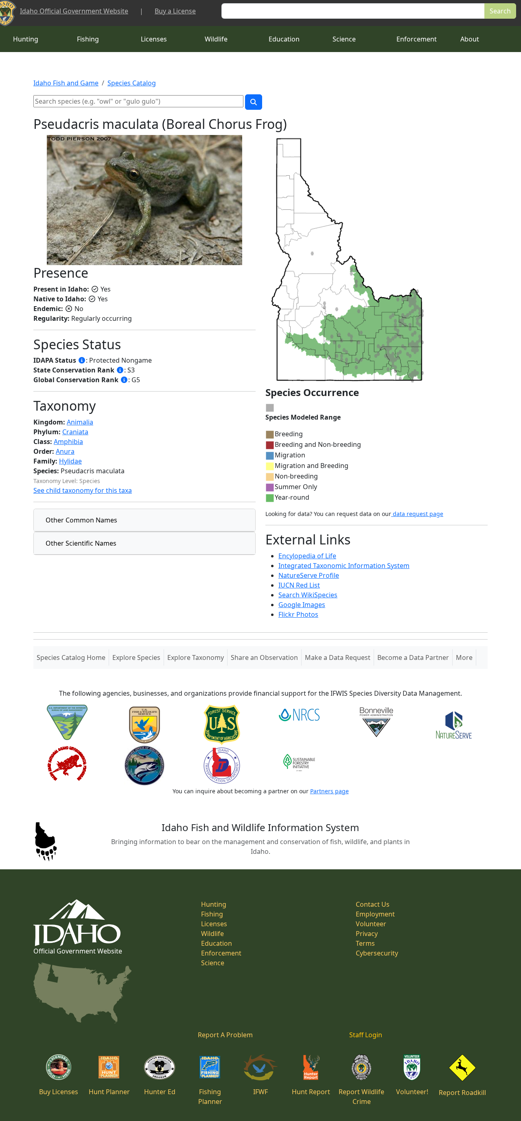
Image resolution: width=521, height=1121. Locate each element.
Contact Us (373, 904)
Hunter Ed (159, 1091)
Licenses (154, 39)
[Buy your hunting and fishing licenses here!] (58, 1066)
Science (344, 39)
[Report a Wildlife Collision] (462, 1066)
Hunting (25, 39)
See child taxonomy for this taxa (82, 490)
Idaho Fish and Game (66, 82)
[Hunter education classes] (159, 1066)
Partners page (329, 791)
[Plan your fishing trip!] (210, 1066)
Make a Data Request (337, 657)
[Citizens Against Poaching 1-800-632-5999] (361, 1066)
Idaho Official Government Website (74, 11)
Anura (65, 451)
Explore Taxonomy (195, 657)
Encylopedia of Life (307, 555)
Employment (375, 914)
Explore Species (136, 657)
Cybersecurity (377, 953)
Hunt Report (311, 1091)
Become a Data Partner (413, 657)
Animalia (80, 422)
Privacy (367, 933)
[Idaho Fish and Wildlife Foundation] (261, 1066)
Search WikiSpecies (307, 594)
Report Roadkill (462, 1092)
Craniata (75, 431)
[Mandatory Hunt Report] (311, 1066)
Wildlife (216, 39)
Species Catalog (131, 82)
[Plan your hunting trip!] (109, 1066)
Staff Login (365, 1034)
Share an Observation (264, 657)
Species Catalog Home (73, 657)
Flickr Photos (298, 614)
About (469, 39)
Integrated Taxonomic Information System (343, 565)
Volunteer (371, 923)
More (464, 657)
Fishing (88, 39)
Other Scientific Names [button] (81, 543)
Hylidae (70, 461)
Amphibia (68, 441)
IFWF (260, 1091)
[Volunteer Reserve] (411, 1066)
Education (284, 39)
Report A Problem (225, 1034)
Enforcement (416, 39)
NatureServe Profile (308, 575)
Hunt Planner (109, 1091)
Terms (365, 943)
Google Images (301, 604)
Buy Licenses (58, 1091)
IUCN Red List (299, 585)
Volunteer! (412, 1091)
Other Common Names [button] (81, 520)
